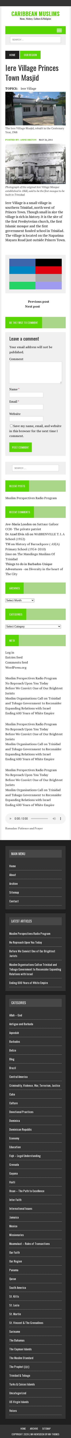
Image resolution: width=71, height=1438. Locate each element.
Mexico (13, 1226)
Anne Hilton (28, 139)
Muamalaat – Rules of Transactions (29, 1243)
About (12, 874)
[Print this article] (49, 278)
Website (15, 414)
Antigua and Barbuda (21, 1024)
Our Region (15, 1261)
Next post (32, 306)
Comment (16, 359)
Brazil (12, 1068)
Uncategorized (17, 1393)
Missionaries (16, 1235)
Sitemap (14, 892)
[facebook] (25, 2)
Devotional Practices (21, 1112)
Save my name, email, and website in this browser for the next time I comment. (35, 431)
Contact (14, 901)
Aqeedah (14, 1032)
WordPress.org (15, 667)
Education (15, 1147)
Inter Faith (15, 1199)
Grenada (14, 1164)
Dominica (14, 1120)
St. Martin (15, 1314)
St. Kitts (14, 1296)
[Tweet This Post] (49, 262)
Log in (9, 652)
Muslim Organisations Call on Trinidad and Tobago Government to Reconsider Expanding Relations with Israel (33, 703)
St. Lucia (14, 1305)
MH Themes (53, 1434)
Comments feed (16, 662)
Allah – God (15, 1015)
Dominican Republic (20, 1129)
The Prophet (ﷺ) (19, 1366)
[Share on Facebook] (22, 262)
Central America (18, 1076)
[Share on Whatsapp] (22, 285)
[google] (39, 2)
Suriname (14, 1331)
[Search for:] (35, 468)
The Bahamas (16, 1340)
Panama (13, 1270)
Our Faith (14, 1252)
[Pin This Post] (49, 270)
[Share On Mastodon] (49, 285)
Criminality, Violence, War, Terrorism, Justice (34, 1085)
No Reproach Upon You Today (26, 683)
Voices (13, 1410)
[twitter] (32, 2)
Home (12, 866)
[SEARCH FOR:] (35, 39)
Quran (12, 1279)
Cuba (12, 1094)
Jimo (8, 554)
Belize (12, 1050)
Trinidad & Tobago (19, 1375)
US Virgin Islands (19, 1402)
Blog (11, 1059)
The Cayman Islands (20, 1349)
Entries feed (13, 657)
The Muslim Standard (21, 1358)
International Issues (20, 1208)
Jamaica (14, 1217)
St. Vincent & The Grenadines (26, 1322)
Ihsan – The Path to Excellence (26, 1191)
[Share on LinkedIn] (22, 270)
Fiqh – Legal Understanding (25, 1155)
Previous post (38, 301)
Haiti (12, 1182)
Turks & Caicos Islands (22, 1384)
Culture (13, 1103)
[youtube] (46, 2)
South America (17, 1287)
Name (13, 389)
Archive (13, 883)
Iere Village (28, 88)
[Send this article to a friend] (22, 278)
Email (13, 401)
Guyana (13, 1173)
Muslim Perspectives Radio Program (31, 498)
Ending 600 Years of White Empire (29, 713)
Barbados (14, 1041)
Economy (14, 1138)
